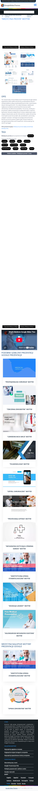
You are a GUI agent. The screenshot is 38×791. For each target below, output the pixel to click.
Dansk (19, 783)
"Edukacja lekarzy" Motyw (19, 606)
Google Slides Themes (12, 788)
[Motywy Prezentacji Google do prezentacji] (2, 16)
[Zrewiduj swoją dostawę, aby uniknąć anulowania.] (11, 5)
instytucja (27, 141)
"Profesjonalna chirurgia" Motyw (19, 382)
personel (22, 145)
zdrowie (12, 141)
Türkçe (31, 780)
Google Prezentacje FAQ (11, 766)
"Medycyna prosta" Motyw (15, 18)
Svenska (13, 783)
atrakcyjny (24, 148)
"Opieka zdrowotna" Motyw (19, 709)
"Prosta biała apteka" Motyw (19, 519)
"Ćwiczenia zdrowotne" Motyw (19, 409)
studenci (4, 141)
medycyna (30, 136)
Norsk (23, 783)
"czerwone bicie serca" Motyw (19, 437)
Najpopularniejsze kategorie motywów (16, 752)
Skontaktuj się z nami (10, 762)
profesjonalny (6, 148)
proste (32, 148)
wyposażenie (14, 145)
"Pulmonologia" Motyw (19, 464)
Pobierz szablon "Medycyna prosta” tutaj (19, 153)
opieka (19, 141)
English (9, 777)
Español (16, 777)
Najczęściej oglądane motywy (13, 749)
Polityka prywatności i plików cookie (15, 769)
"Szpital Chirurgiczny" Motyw (19, 491)
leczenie (15, 148)
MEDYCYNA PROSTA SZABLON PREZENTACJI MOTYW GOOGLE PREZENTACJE (18, 1)
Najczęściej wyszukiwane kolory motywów (17, 755)
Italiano (9, 780)
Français (31, 777)
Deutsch (23, 777)
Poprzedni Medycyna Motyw (11, 47)
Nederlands (16, 780)
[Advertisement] (19, 240)
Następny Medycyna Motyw (27, 47)
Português (25, 780)
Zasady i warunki (9, 772)
